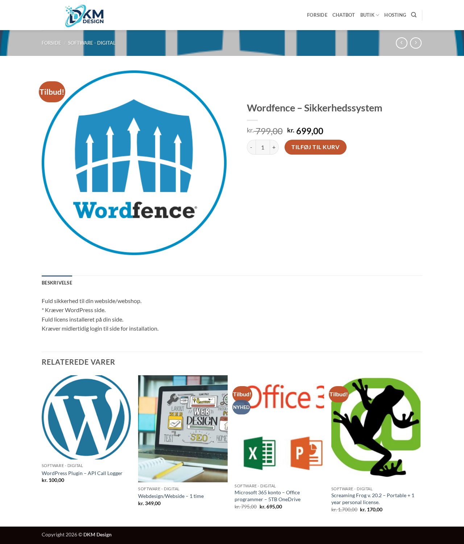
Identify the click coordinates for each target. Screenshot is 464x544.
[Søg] (414, 15)
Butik (367, 15)
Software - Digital (92, 43)
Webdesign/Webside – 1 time (171, 496)
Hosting (395, 15)
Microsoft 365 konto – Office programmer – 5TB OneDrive (268, 495)
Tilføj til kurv (315, 147)
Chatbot (343, 15)
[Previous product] (415, 43)
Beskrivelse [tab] (57, 283)
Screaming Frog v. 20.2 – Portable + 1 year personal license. (372, 498)
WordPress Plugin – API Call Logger (82, 473)
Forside (317, 15)
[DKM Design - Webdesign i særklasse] (85, 15)
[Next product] (401, 43)
